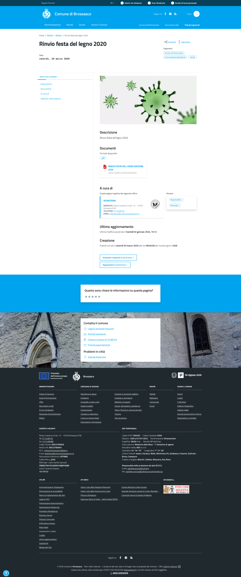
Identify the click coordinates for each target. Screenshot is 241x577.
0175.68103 (119, 210)
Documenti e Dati (46, 406)
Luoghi (180, 397)
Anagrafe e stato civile (90, 401)
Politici (42, 418)
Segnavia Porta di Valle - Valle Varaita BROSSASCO (102, 499)
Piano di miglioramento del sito (52, 495)
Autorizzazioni (86, 410)
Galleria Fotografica (185, 406)
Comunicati (154, 401)
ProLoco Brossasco (88, 495)
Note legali (43, 527)
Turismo (118, 414)
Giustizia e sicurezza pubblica (126, 393)
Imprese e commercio (123, 397)
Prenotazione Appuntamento (51, 503)
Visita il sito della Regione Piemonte (95, 487)
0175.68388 (48, 441)
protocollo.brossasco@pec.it (56, 450)
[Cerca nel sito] (197, 14)
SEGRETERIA (109, 200)
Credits (42, 535)
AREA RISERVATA (120, 572)
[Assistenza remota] (179, 566)
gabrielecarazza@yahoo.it (138, 468)
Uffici (41, 401)
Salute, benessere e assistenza (127, 406)
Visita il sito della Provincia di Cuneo (95, 491)
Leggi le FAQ (44, 499)
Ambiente (85, 397)
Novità (50, 35)
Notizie (59, 35)
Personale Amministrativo (50, 414)
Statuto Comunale (46, 519)
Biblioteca (154, 397)
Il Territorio (181, 401)
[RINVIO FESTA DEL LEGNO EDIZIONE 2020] (105, 167)
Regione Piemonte (48, 3)
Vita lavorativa (121, 418)
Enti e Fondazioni (46, 410)
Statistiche (43, 543)
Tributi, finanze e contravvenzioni (128, 410)
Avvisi (152, 406)
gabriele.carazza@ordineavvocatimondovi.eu (144, 471)
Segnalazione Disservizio (49, 507)
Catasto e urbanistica (89, 414)
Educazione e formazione (91, 422)
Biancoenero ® (130, 569)
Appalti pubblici (87, 406)
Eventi (180, 393)
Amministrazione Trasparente (51, 487)
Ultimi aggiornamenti (48, 539)
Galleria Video (183, 410)
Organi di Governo (46, 393)
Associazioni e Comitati (186, 418)
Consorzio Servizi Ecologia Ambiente (137, 495)
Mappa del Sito (45, 547)
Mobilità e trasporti (122, 401)
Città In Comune (170, 566)
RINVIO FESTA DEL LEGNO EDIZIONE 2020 (125, 168)
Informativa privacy (47, 523)
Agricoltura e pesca (88, 393)
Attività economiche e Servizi (189, 414)
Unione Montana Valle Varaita (134, 487)
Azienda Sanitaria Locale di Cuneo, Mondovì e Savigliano (145, 491)
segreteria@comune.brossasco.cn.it (124, 213)
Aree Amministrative (47, 397)
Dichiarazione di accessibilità (51, 491)
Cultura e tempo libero (90, 418)
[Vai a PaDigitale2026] (186, 375)
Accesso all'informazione (149, 25)
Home (41, 35)
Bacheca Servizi (45, 515)
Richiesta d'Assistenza (48, 511)
